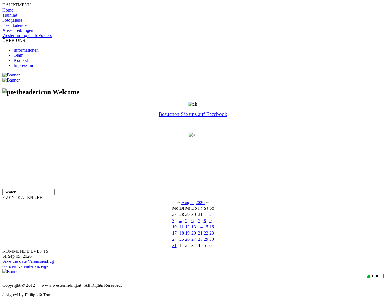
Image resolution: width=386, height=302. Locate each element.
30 (211, 239)
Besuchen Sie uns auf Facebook (193, 114)
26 (187, 239)
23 (211, 233)
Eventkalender (15, 25)
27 (193, 239)
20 (193, 233)
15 (206, 226)
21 (200, 233)
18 (181, 233)
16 (211, 226)
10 (174, 226)
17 (174, 233)
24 (174, 239)
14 (200, 226)
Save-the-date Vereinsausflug (28, 261)
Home (7, 10)
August (187, 202)
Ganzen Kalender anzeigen (26, 266)
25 (181, 239)
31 (174, 245)
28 (200, 239)
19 (187, 233)
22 (206, 233)
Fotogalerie (12, 20)
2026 (200, 202)
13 (193, 226)
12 (187, 226)
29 (206, 239)
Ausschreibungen (17, 30)
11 (181, 226)
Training (9, 15)
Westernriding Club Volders (27, 35)
